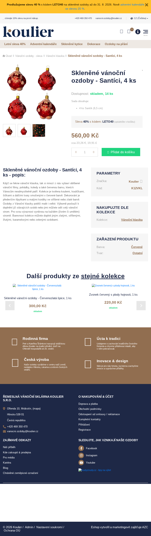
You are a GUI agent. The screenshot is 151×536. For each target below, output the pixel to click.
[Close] (147, 4)
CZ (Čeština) (140, 18)
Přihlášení (84, 424)
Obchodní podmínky (89, 408)
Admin (29, 527)
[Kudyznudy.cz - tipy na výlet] (94, 470)
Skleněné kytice (72, 44)
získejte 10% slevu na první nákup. (21, 18)
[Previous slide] (10, 305)
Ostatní (138, 253)
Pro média (9, 457)
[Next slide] (141, 305)
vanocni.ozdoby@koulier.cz (109, 18)
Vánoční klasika (55, 55)
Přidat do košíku (123, 152)
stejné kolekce (103, 276)
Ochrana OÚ (12, 530)
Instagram (91, 455)
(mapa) (37, 408)
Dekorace (93, 44)
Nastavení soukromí (49, 527)
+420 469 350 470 (83, 18)
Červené (137, 247)
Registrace (84, 429)
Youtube (90, 462)
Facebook (91, 448)
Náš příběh (9, 447)
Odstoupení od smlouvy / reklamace (99, 414)
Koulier (134, 181)
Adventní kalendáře (43, 44)
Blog (5, 467)
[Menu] (137, 31)
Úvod (9, 55)
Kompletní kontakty (89, 419)
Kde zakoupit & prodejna (17, 452)
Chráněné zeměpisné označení (20, 473)
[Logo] (28, 31)
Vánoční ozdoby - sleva (28, 55)
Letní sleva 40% (15, 44)
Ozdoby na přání (116, 44)
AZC (145, 527)
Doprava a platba (88, 403)
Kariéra (7, 462)
